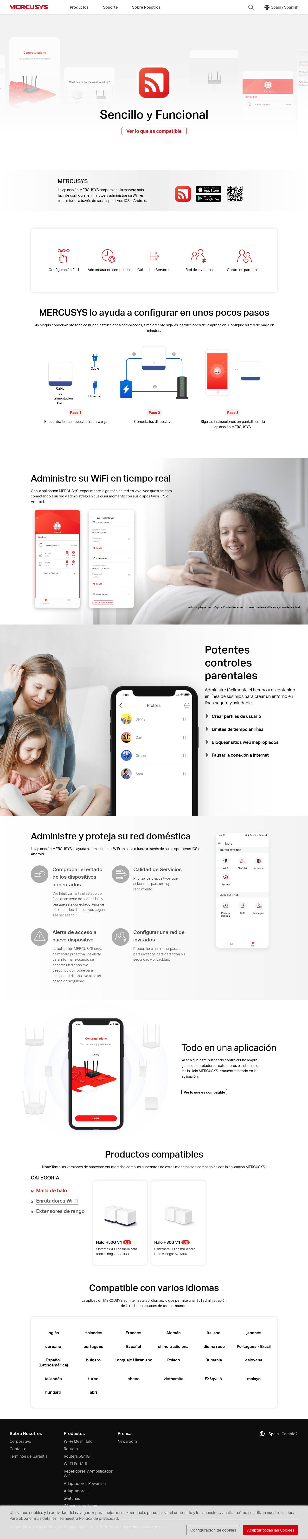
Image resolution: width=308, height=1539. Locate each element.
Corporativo (20, 1441)
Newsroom (127, 1441)
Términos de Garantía (29, 1456)
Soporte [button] (110, 7)
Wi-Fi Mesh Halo (78, 1441)
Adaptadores (75, 1490)
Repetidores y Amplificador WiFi (88, 1473)
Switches (72, 1498)
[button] (51, 1190)
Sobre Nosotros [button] (146, 7)
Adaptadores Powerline (85, 1483)
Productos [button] (79, 7)
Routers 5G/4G (77, 1456)
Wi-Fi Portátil (75, 1463)
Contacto (18, 1448)
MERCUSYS (29, 7)
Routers (71, 1448)
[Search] (251, 7)
